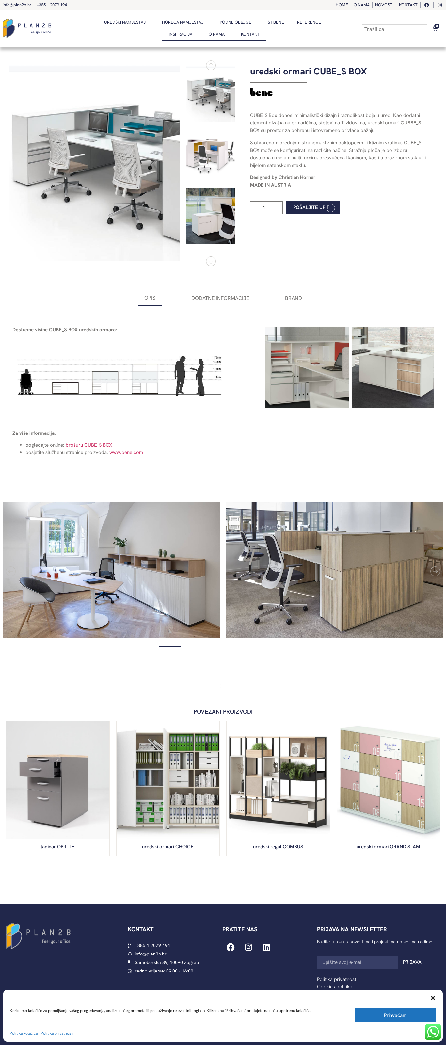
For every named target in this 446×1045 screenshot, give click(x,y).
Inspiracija (180, 34)
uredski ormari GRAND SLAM (388, 846)
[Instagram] (248, 947)
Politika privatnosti (57, 1033)
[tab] (150, 298)
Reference (309, 22)
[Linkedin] (266, 947)
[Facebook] (230, 947)
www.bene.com (126, 452)
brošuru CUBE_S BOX (89, 445)
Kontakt (250, 34)
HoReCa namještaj (182, 22)
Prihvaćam (395, 1015)
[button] (433, 998)
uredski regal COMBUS (278, 846)
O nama (217, 34)
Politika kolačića (24, 1033)
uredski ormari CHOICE (168, 846)
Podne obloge (235, 22)
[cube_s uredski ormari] (94, 163)
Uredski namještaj (125, 22)
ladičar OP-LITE (57, 846)
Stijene (276, 22)
